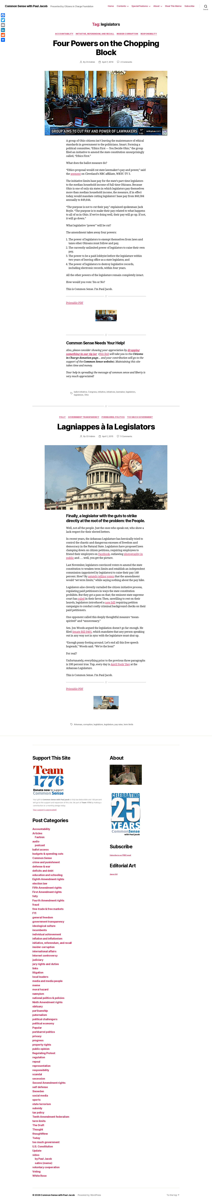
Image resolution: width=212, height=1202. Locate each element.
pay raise (118, 724)
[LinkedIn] (2, 30)
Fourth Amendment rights (48, 900)
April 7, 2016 (107, 62)
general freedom (42, 917)
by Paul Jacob (43, 1158)
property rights (41, 1044)
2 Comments (126, 62)
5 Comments (126, 436)
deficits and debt (42, 870)
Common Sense (42, 858)
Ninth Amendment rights (47, 1002)
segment (76, 174)
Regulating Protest (43, 1053)
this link (104, 354)
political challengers (44, 1019)
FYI (34, 913)
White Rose (39, 1175)
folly (62, 417)
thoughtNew (40, 1133)
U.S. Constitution (42, 1146)
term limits (128, 724)
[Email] (2, 25)
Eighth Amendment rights (48, 879)
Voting (36, 1171)
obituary (37, 1006)
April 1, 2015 (107, 436)
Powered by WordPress (89, 1195)
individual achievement (46, 934)
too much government (140, 417)
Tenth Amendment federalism (50, 1116)
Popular (37, 1027)
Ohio (86, 395)
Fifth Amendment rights (47, 887)
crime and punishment (46, 862)
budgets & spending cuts (47, 853)
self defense (40, 1087)
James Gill (113, 874)
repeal (36, 1061)
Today (36, 1138)
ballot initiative (80, 392)
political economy (43, 1023)
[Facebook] (2, 15)
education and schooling (47, 875)
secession (38, 1078)
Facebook (104, 554)
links (35, 968)
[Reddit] (2, 34)
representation (41, 1065)
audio (35, 841)
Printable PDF (74, 303)
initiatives (110, 392)
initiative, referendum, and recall (95, 34)
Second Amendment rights (49, 1082)
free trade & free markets (47, 909)
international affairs (44, 951)
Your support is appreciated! (45, 810)
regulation (38, 1057)
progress (38, 1040)
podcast (40, 845)
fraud (35, 904)
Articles (37, 833)
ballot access (40, 849)
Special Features (140, 6)
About (156, 6)
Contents (121, 6)
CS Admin (90, 62)
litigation (37, 972)
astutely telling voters (101, 576)
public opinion (40, 1048)
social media (40, 1095)
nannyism (38, 993)
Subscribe (189, 6)
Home (111, 6)
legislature (78, 395)
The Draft (38, 1125)
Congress (92, 392)
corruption (88, 724)
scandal (37, 1074)
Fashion (39, 837)
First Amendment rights (47, 892)
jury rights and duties (45, 964)
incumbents (39, 930)
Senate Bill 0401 (82, 632)
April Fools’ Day (120, 664)
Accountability (64, 34)
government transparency (83, 417)
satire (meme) (43, 1163)
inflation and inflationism (47, 938)
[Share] (2, 39)
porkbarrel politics (113, 417)
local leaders (40, 976)
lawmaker (120, 392)
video (35, 1155)
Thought (37, 1129)
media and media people (47, 981)
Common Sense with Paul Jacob (26, 6)
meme (36, 985)
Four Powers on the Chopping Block (106, 47)
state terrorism (41, 1104)
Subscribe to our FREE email (120, 855)
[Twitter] (2, 20)
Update (36, 1150)
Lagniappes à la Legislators (106, 426)
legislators (130, 392)
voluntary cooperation (45, 1167)
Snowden (38, 1091)
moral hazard (40, 989)
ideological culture (43, 925)
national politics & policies (48, 998)
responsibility (149, 34)
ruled (81, 598)
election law (39, 883)
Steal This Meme (173, 6)
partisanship (40, 1010)
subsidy (37, 1108)
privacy (36, 1036)
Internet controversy (45, 955)
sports (36, 1099)
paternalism (39, 1014)
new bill (110, 602)
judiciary (37, 959)
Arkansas (78, 724)
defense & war (41, 866)
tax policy (38, 1112)
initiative (101, 392)
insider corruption (127, 34)
